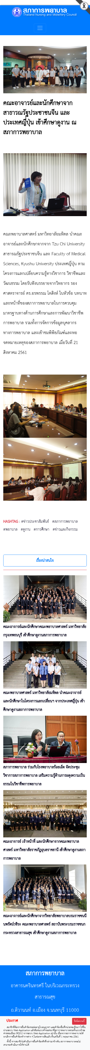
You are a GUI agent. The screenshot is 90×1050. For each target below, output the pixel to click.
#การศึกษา (41, 529)
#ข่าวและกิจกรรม (65, 529)
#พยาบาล (10, 529)
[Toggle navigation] (40, 28)
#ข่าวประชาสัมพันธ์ (35, 521)
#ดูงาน (25, 529)
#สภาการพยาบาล (65, 521)
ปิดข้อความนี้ (79, 1021)
